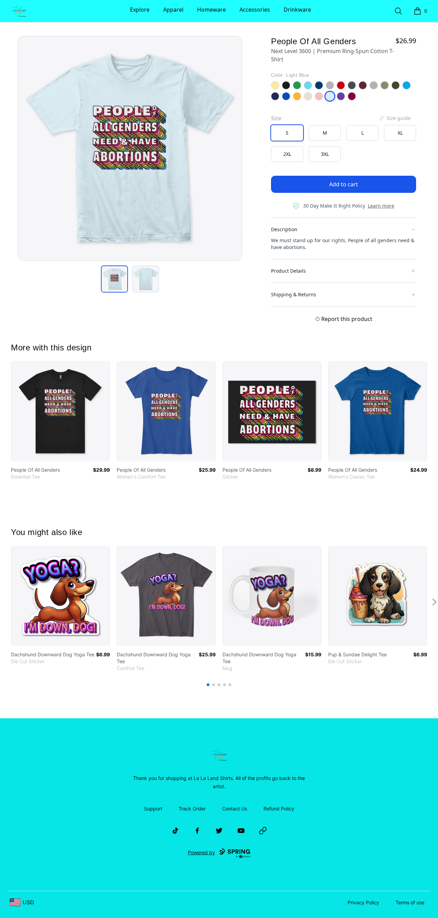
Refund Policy (278, 808)
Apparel (173, 9)
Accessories (255, 9)
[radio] (287, 133)
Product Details (288, 271)
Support (153, 808)
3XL (325, 154)
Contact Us (234, 808)
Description (284, 229)
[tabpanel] (130, 148)
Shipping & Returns (293, 294)
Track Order (192, 808)
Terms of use (410, 902)
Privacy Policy (363, 902)
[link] (60, 411)
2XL (287, 154)
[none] (394, 118)
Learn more (381, 205)
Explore (140, 9)
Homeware (211, 9)
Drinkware (297, 9)
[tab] (114, 279)
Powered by (201, 852)
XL (400, 132)
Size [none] (276, 118)
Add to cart (343, 184)
